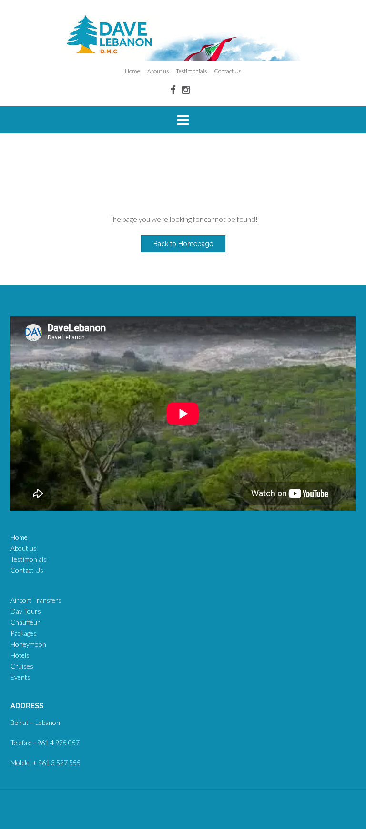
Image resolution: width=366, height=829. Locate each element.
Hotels (20, 655)
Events (20, 677)
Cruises (21, 666)
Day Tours (25, 611)
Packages (23, 633)
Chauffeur (25, 622)
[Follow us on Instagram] (186, 89)
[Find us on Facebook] (173, 89)
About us (158, 70)
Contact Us (227, 70)
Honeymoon (28, 644)
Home (132, 70)
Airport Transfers (35, 600)
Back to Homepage (183, 244)
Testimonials (191, 70)
